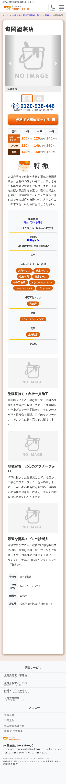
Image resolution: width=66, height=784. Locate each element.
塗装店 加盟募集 (13, 731)
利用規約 (9, 720)
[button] (10, 60)
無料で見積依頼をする (33, 119)
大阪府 (46, 15)
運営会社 (9, 715)
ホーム (6, 15)
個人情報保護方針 (14, 725)
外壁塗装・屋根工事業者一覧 (26, 15)
